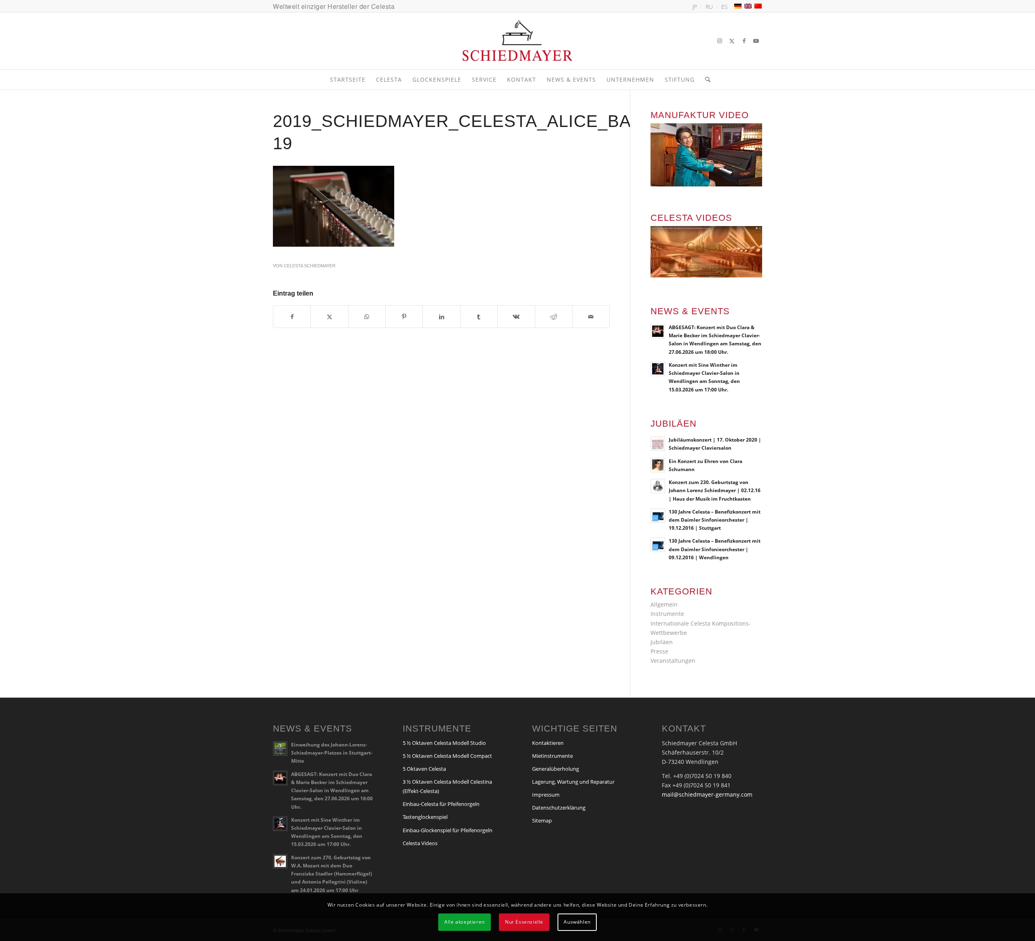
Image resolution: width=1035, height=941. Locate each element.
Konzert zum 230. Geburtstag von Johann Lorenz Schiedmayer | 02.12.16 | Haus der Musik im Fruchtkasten (714, 490)
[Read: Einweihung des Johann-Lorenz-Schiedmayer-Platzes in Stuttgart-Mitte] (280, 748)
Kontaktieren (548, 742)
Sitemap (542, 820)
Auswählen (577, 921)
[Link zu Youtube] (756, 41)
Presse (659, 651)
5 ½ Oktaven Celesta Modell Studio (444, 742)
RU (709, 7)
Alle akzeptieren (464, 921)
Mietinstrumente (552, 755)
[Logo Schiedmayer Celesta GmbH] (517, 41)
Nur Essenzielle (524, 921)
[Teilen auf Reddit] (553, 317)
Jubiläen (662, 642)
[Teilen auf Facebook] (291, 317)
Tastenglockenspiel (425, 816)
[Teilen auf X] (329, 317)
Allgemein (664, 604)
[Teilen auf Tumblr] (478, 317)
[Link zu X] (732, 41)
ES (724, 7)
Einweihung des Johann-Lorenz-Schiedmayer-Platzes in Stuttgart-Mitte (331, 752)
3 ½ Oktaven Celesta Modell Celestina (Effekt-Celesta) (447, 786)
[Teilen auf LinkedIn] (441, 317)
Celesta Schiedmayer (310, 265)
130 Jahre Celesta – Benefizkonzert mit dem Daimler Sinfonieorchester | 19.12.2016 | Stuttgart (714, 519)
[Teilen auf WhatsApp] (367, 317)
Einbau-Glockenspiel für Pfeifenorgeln (447, 830)
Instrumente (667, 613)
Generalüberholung (555, 768)
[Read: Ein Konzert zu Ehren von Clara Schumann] (658, 465)
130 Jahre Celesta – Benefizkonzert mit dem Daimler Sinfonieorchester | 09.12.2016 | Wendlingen (714, 548)
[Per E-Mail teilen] (590, 317)
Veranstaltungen (673, 660)
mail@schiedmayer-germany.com (707, 794)
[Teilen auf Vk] (516, 317)
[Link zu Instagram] (720, 41)
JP (695, 7)
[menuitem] (695, 7)
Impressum (546, 794)
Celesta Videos (420, 843)
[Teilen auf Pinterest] (404, 317)
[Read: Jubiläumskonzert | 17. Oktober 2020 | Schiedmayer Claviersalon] (658, 443)
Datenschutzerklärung (558, 807)
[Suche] (705, 80)
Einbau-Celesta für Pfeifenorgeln (441, 804)
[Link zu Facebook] (744, 41)
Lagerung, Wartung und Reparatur (573, 781)
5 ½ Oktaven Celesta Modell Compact (447, 755)
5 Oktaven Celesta (424, 768)
